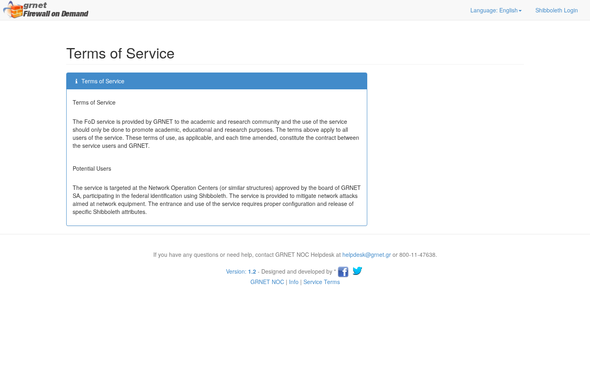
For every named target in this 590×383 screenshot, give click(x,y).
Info (294, 282)
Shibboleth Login (556, 10)
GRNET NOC (267, 282)
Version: (241, 271)
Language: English (494, 10)
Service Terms (321, 282)
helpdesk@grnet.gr (366, 254)
